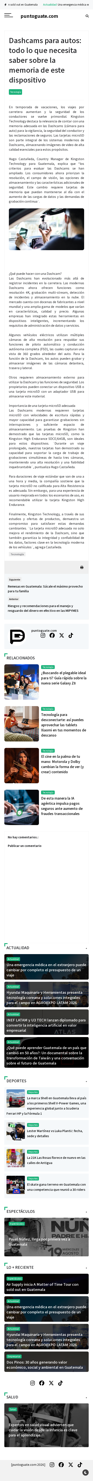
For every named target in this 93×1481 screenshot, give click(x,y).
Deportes (33, 1092)
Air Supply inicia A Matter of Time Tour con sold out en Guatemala (42, 1287)
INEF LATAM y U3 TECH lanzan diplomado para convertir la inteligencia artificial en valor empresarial (46, 1025)
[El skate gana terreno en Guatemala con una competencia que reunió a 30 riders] (15, 1184)
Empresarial (14, 1356)
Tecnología (15, 91)
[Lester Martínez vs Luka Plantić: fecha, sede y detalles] (15, 1131)
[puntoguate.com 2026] (28, 1464)
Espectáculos (17, 1223)
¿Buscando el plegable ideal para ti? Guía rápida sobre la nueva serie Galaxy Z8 (64, 677)
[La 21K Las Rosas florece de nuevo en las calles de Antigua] (15, 1157)
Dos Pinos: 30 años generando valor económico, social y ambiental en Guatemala (44, 1364)
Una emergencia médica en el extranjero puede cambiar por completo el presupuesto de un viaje (46, 969)
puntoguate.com (44, 630)
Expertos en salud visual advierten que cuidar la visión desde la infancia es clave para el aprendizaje (43, 1429)
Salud (13, 1409)
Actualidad (33, 4)
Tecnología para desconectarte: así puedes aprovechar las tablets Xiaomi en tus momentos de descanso (63, 724)
